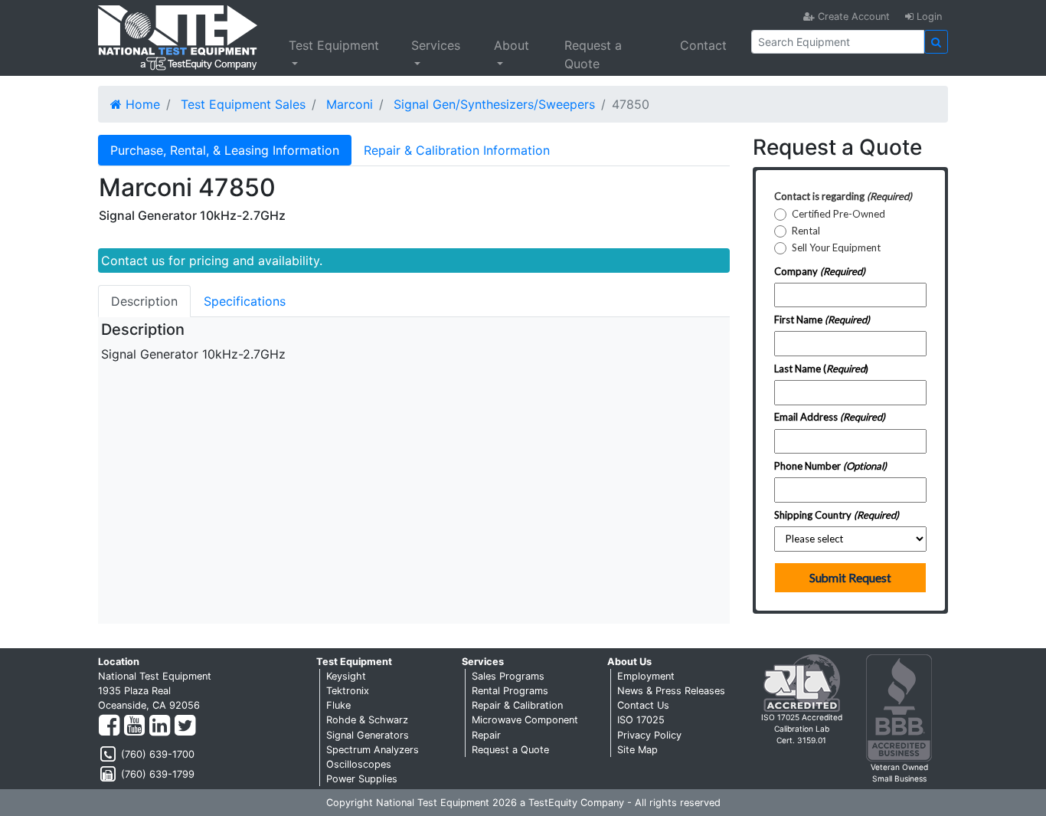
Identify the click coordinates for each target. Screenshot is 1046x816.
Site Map (637, 749)
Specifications (245, 301)
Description (144, 301)
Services (435, 45)
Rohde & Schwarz (367, 720)
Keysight (346, 676)
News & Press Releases (671, 690)
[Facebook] (109, 726)
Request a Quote (593, 54)
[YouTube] (134, 726)
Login (928, 16)
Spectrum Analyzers (372, 749)
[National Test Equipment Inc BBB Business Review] (899, 707)
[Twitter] (185, 726)
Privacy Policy (649, 735)
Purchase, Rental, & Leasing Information (224, 150)
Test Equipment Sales (243, 104)
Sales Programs (508, 676)
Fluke (338, 705)
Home (141, 104)
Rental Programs (510, 690)
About (511, 45)
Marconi (349, 104)
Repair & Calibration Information (457, 150)
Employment (646, 676)
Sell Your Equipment (836, 248)
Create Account (852, 16)
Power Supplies (361, 779)
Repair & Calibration (517, 705)
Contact (703, 45)
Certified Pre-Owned (838, 214)
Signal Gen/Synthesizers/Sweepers (494, 104)
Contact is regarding (843, 196)
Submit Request (850, 578)
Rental (806, 231)
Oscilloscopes (358, 764)
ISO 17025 (641, 720)
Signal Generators (367, 735)
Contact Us (643, 705)
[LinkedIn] (160, 726)
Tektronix (347, 690)
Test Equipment (334, 45)
